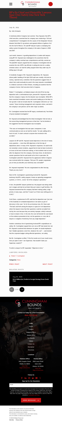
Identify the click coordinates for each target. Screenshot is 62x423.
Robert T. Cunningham (18, 256)
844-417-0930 (31, 315)
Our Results (31, 338)
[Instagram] (29, 378)
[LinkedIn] (25, 378)
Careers (31, 329)
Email (11, 384)
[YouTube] (36, 378)
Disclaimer (31, 347)
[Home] (30, 4)
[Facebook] (22, 378)
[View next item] (22, 289)
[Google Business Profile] (33, 378)
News (19, 260)
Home (31, 326)
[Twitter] (40, 378)
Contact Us (31, 344)
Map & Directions (25, 368)
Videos (31, 341)
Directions (31, 350)
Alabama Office (31, 332)
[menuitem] (11, 420)
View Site (25, 366)
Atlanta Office (31, 335)
